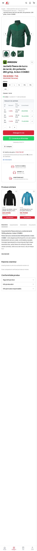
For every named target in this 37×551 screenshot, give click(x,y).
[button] (18, 33)
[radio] (5, 85)
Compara (9, 146)
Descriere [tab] (4, 225)
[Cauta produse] (26, 3)
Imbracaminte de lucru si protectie (17, 9)
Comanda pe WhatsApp (19, 138)
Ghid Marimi (8, 160)
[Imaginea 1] (6, 54)
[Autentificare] (30, 3)
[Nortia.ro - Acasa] (15, 2)
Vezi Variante (9, 217)
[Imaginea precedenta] (5, 34)
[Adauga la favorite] (32, 62)
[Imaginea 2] (13, 54)
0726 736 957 (20, 152)
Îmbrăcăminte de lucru (10, 10)
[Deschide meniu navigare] (3, 3)
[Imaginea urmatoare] (31, 34)
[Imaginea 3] (20, 54)
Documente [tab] (32, 225)
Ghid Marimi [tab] (23, 225)
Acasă (3, 9)
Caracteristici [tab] (14, 225)
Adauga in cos (18, 133)
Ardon (3, 207)
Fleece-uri (21, 10)
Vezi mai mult (5, 254)
